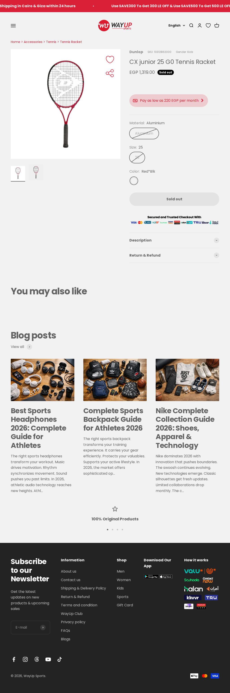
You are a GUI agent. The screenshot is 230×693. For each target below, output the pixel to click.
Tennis (51, 42)
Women (124, 579)
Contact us (70, 579)
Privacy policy (73, 622)
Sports (122, 596)
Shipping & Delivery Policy (83, 588)
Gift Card (125, 605)
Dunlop (136, 51)
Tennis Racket (71, 42)
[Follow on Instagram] (25, 659)
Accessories (33, 42)
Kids (120, 588)
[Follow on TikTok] (60, 659)
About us (68, 571)
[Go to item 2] (36, 173)
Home (15, 42)
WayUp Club (72, 613)
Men (120, 571)
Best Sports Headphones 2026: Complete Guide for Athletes (38, 428)
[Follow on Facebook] (14, 659)
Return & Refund (75, 596)
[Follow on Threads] (37, 659)
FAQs (65, 630)
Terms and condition (79, 605)
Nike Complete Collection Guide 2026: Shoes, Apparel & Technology (185, 428)
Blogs (65, 639)
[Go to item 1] (18, 174)
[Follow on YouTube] (48, 659)
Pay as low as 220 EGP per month (169, 100)
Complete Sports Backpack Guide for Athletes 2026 (113, 419)
